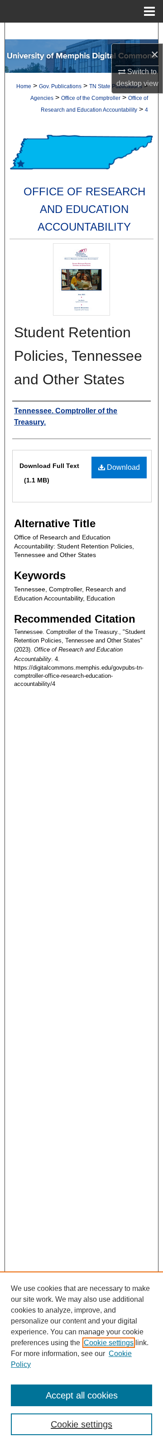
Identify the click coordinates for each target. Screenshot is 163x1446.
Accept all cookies (82, 1395)
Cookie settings (109, 1343)
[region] (81, 1358)
